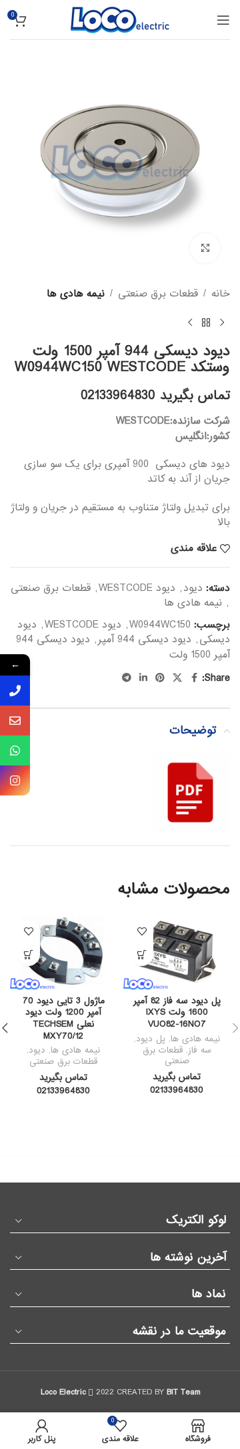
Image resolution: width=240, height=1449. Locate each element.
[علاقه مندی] (141, 931)
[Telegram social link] (126, 678)
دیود (193, 588)
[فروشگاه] (206, 322)
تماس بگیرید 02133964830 (155, 396)
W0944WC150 (160, 625)
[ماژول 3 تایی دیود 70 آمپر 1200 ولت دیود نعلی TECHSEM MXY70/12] (63, 951)
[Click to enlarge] (205, 248)
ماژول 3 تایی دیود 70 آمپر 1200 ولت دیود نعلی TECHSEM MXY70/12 (64, 1018)
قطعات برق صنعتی (158, 293)
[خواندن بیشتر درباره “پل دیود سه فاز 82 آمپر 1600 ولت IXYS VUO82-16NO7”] (141, 954)
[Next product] (190, 322)
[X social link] (177, 678)
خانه (220, 293)
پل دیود (150, 1039)
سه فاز (199, 1050)
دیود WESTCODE (137, 588)
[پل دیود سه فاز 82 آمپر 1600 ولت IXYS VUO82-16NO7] (176, 951)
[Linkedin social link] (143, 678)
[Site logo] (120, 19)
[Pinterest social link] (160, 678)
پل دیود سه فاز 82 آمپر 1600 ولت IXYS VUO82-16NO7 (177, 1012)
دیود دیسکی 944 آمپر (144, 640)
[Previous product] (222, 322)
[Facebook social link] (194, 678)
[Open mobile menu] (223, 20)
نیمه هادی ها (76, 293)
